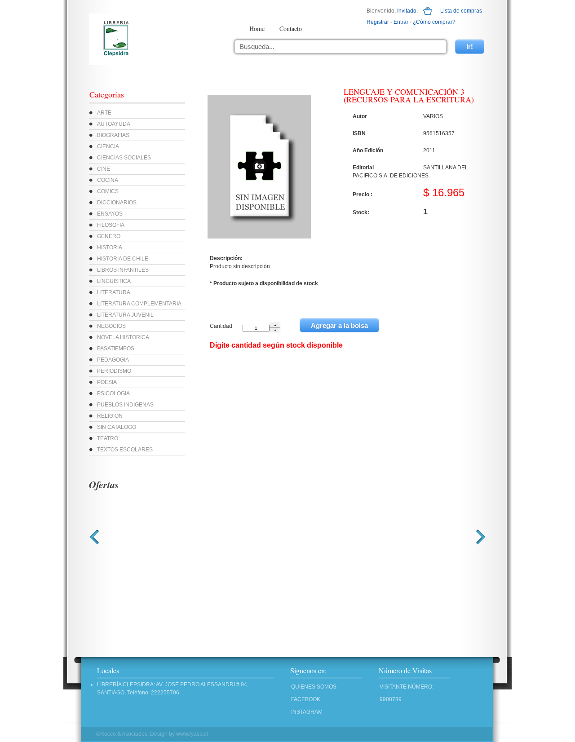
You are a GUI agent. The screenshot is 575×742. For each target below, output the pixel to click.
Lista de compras (461, 11)
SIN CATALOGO (116, 427)
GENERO (108, 236)
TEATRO (107, 438)
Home (257, 28)
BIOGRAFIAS (113, 135)
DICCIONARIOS (117, 202)
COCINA (107, 180)
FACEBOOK (305, 699)
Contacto (290, 28)
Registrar (378, 22)
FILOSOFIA (110, 225)
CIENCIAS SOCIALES (124, 158)
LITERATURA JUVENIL (125, 315)
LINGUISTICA (114, 281)
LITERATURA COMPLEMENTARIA (139, 303)
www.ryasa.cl (192, 734)
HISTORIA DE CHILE (122, 259)
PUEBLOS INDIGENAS (125, 405)
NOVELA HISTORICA (123, 337)
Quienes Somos (313, 687)
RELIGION (110, 416)
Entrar (401, 22)
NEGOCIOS (111, 326)
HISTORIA (109, 247)
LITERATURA (113, 292)
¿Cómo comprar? (434, 22)
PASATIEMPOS (115, 348)
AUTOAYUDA (113, 124)
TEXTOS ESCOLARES (125, 449)
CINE (103, 169)
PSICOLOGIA (113, 393)
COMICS (108, 191)
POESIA (107, 382)
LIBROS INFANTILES (123, 270)
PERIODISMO (114, 371)
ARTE (104, 113)
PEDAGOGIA (113, 360)
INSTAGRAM (307, 712)
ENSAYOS (110, 214)
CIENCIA (108, 146)
